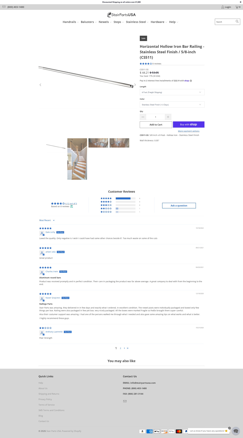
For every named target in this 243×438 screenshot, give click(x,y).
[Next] (135, 85)
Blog (41, 415)
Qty (141, 111)
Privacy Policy (45, 399)
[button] (71, 22)
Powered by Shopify (71, 431)
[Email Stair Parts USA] (3, 7)
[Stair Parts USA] (121, 15)
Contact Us (44, 421)
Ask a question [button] (179, 205)
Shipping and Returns (49, 393)
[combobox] (227, 22)
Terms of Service (47, 404)
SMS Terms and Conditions (51, 410)
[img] (45, 228)
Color (142, 99)
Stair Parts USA (53, 431)
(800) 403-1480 (15, 7)
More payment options (188, 131)
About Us (43, 388)
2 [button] (120, 348)
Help (41, 382)
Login (228, 7)
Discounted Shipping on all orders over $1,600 (121, 2)
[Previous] (40, 85)
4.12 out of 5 (71, 203)
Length (143, 86)
